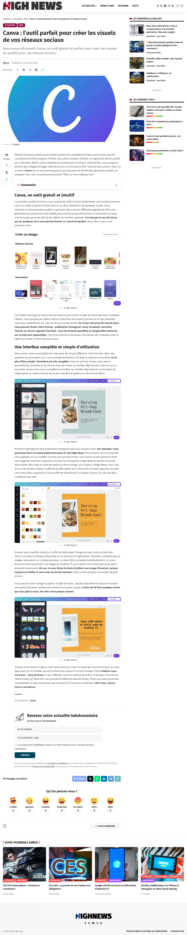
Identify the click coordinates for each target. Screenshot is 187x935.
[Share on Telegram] (30, 70)
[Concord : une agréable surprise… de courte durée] (137, 140)
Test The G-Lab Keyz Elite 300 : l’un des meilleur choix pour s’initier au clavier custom (164, 110)
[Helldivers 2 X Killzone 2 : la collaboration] (137, 77)
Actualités (17, 19)
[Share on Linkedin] (104, 779)
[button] (181, 5)
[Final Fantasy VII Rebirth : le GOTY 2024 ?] (137, 155)
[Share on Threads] (36, 70)
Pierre (6, 63)
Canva (33, 700)
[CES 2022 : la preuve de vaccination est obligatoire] (70, 864)
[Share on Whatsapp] (97, 779)
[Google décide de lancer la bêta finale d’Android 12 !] (116, 864)
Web (26, 19)
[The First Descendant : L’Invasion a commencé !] (24, 864)
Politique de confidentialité (43, 766)
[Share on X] (24, 70)
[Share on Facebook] (17, 70)
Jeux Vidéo (161, 36)
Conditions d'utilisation (58, 763)
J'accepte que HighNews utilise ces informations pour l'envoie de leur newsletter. (54, 746)
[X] (161, 6)
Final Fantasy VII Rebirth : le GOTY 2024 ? (165, 151)
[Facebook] (157, 6)
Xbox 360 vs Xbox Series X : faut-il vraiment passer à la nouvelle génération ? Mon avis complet (161, 29)
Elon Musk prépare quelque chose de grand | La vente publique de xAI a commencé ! (164, 45)
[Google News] (165, 6)
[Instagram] (169, 6)
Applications (161, 877)
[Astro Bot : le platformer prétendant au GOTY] (137, 126)
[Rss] (173, 6)
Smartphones (115, 880)
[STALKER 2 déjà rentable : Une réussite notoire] (137, 63)
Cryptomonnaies (153, 52)
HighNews (7, 19)
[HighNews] (32, 5)
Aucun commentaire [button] (106, 826)
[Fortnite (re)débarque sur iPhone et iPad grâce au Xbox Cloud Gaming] (162, 864)
